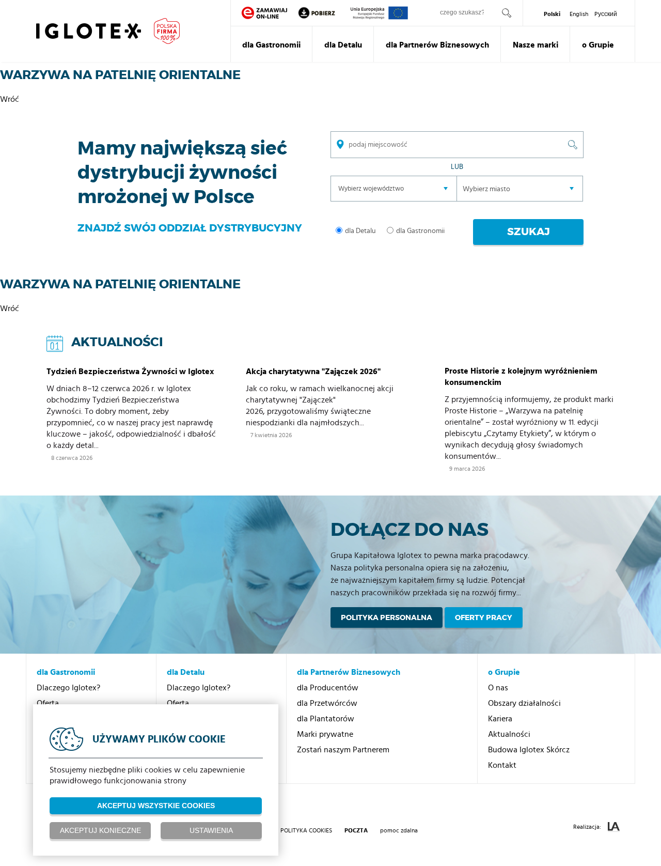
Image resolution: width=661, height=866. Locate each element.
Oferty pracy (483, 617)
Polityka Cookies (306, 830)
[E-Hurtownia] (264, 13)
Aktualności (509, 734)
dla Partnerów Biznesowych (437, 45)
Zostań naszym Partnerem (343, 750)
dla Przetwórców (327, 703)
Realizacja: (588, 827)
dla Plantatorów (325, 719)
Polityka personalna (386, 617)
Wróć (9, 99)
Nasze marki (535, 45)
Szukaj (528, 231)
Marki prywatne (325, 734)
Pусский (605, 14)
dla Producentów (327, 688)
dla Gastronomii (271, 45)
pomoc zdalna (399, 830)
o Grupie (598, 45)
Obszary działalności (524, 703)
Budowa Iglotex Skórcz (529, 750)
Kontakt (502, 765)
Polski (552, 14)
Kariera (500, 719)
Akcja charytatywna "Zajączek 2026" (313, 371)
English (579, 14)
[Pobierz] (324, 13)
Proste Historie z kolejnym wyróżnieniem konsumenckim (521, 376)
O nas (498, 688)
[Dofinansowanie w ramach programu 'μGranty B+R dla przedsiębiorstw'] (379, 13)
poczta (356, 830)
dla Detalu (343, 45)
